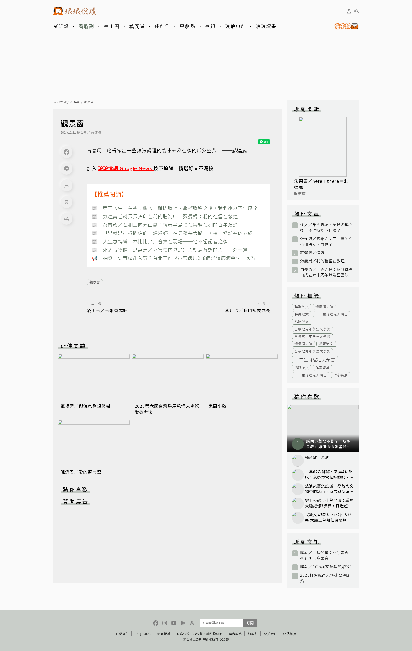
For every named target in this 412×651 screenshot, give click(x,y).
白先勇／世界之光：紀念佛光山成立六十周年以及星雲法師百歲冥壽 (326, 272)
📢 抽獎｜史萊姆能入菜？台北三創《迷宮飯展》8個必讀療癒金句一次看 (174, 257)
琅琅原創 (235, 26)
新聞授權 (163, 633)
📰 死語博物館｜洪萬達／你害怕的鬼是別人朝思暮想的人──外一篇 (170, 249)
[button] (66, 185)
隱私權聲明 (214, 633)
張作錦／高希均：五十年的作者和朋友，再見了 (326, 241)
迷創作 (162, 26)
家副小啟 (217, 406)
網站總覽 (290, 633)
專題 (210, 26)
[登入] (349, 11)
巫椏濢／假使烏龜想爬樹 (85, 406)
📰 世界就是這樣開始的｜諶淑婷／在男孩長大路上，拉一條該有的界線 (172, 232)
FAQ (138, 633)
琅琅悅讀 (60, 102)
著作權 (198, 633)
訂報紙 (253, 633)
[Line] (66, 169)
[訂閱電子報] (344, 26)
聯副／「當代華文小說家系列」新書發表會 (324, 555)
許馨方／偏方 (312, 252)
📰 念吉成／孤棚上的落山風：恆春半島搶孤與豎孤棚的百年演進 (165, 224)
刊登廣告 (122, 633)
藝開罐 (137, 26)
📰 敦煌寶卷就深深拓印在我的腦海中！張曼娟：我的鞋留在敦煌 (165, 216)
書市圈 (112, 26)
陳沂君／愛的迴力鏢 (81, 472)
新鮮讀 (61, 26)
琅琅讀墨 (266, 26)
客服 (147, 633)
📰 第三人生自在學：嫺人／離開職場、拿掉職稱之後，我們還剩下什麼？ (175, 207)
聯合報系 (235, 633)
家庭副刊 (90, 102)
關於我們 (270, 633)
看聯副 (86, 26)
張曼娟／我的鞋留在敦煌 (322, 261)
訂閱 (250, 622)
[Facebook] (66, 152)
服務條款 (183, 633)
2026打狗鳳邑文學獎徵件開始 (325, 577)
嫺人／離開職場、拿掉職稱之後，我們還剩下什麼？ (326, 227)
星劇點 (188, 26)
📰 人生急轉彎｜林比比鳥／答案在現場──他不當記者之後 (160, 241)
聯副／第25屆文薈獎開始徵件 (327, 566)
